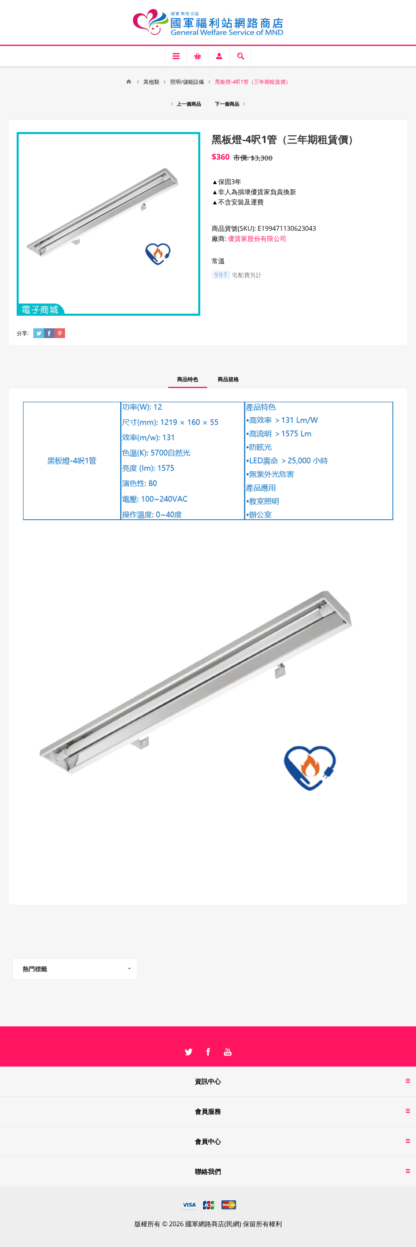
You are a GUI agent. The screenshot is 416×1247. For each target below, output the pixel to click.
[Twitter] (188, 1051)
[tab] (187, 379)
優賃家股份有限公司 (257, 238)
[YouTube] (227, 1051)
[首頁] (129, 81)
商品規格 (228, 379)
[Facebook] (208, 1051)
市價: (241, 157)
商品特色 (187, 379)
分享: (22, 333)
